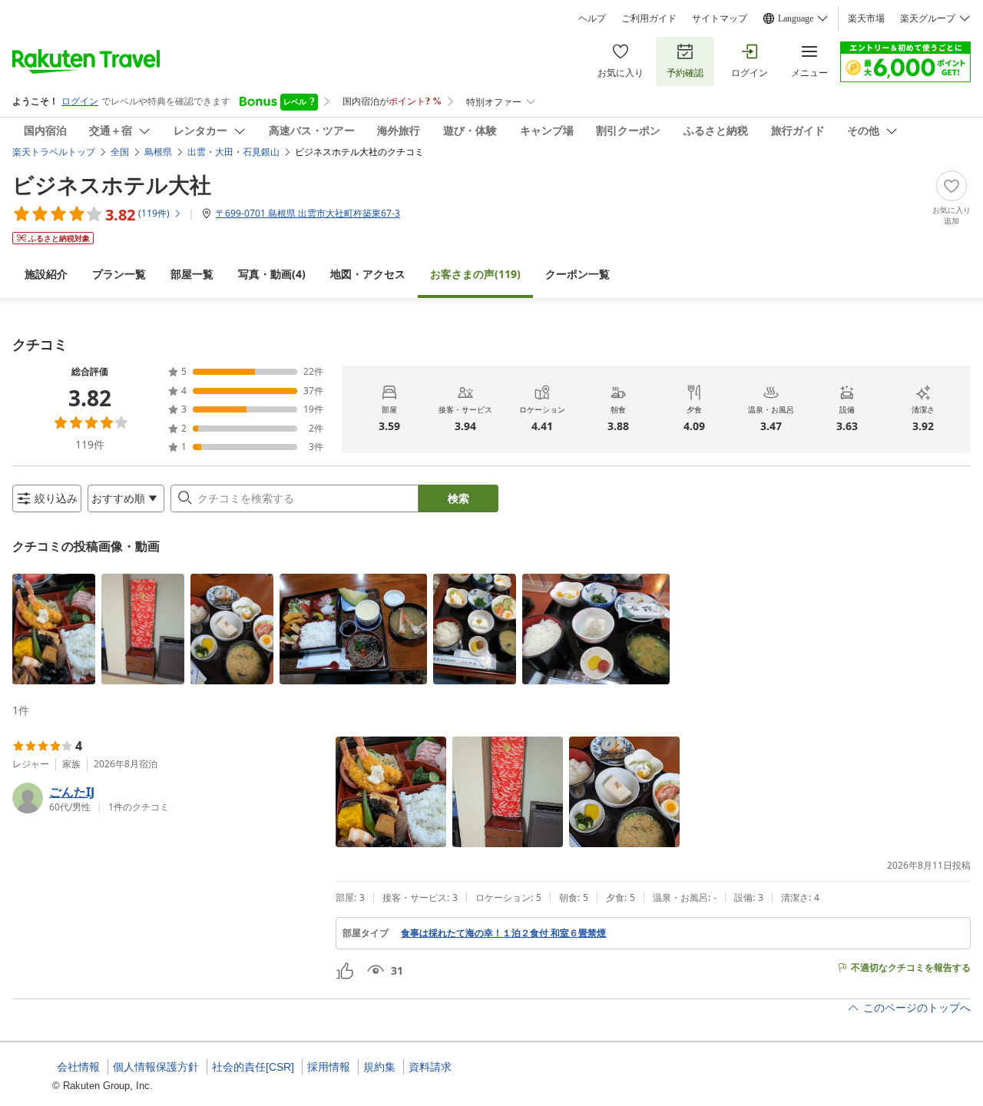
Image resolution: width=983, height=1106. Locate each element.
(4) (272, 274)
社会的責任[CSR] (253, 1067)
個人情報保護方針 (156, 1067)
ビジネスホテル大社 (111, 184)
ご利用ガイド (649, 18)
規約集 (379, 1067)
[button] (53, 629)
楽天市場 (866, 18)
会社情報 (78, 1067)
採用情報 (328, 1067)
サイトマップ (719, 18)
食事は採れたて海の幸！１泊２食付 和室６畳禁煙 (503, 933)
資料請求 (430, 1067)
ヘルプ (592, 18)
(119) (475, 274)
